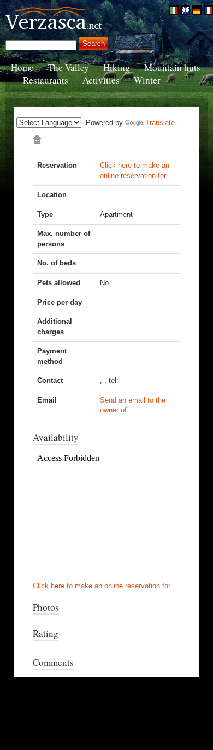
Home (22, 67)
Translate (160, 123)
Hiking (116, 67)
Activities (101, 80)
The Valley (68, 67)
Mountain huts (172, 67)
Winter (147, 80)
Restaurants (45, 80)
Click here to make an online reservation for (101, 586)
